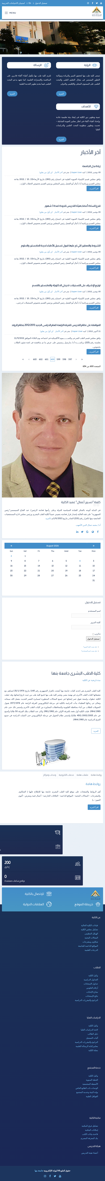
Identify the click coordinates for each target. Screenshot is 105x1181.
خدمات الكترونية (66, 775)
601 (46, 359)
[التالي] (29, 359)
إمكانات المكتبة (91, 1130)
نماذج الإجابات (92, 992)
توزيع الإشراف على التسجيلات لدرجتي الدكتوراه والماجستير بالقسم (66, 285)
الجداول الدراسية (91, 979)
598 (64, 359)
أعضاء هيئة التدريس (89, 1153)
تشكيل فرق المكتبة (90, 1126)
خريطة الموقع (84, 904)
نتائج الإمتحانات (91, 996)
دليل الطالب (93, 1034)
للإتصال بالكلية (34, 893)
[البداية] (82, 359)
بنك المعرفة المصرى (89, 1138)
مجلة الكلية (93, 1050)
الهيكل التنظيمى (91, 933)
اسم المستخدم (94, 611)
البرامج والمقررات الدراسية (86, 1000)
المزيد (61, 93)
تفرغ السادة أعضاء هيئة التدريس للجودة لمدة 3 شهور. (72, 205)
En (30, 3)
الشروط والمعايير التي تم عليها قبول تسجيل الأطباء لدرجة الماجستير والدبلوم (61, 245)
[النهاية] (23, 359)
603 (34, 359)
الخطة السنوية (92, 1080)
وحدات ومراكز (49, 775)
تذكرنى (98, 633)
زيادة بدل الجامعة (91, 166)
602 (41, 359)
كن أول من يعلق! (46, 172)
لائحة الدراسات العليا (89, 1029)
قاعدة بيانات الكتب (90, 1134)
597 (70, 359)
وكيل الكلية (93, 975)
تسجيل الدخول (41, 3)
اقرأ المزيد (94, 807)
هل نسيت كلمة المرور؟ (90, 647)
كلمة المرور (96, 622)
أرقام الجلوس (92, 988)
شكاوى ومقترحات (90, 941)
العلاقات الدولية (33, 904)
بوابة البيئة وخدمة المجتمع (87, 1092)
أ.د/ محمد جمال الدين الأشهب (88, 525)
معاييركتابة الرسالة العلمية (87, 1046)
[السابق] (76, 359)
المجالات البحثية (91, 937)
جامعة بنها (39, 1170)
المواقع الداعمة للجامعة (88, 946)
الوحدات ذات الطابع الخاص (87, 1088)
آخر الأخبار (58, 172)
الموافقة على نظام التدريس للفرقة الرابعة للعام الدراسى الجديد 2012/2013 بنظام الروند (56, 325)
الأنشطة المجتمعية (90, 1084)
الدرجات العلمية (91, 950)
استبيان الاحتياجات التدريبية (13, 3)
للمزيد (95, 731)
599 (58, 359)
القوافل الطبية (92, 1096)
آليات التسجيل (92, 1038)
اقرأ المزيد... (93, 188)
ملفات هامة (82, 775)
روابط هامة (96, 775)
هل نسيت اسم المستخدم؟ (89, 651)
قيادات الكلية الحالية (89, 925)
